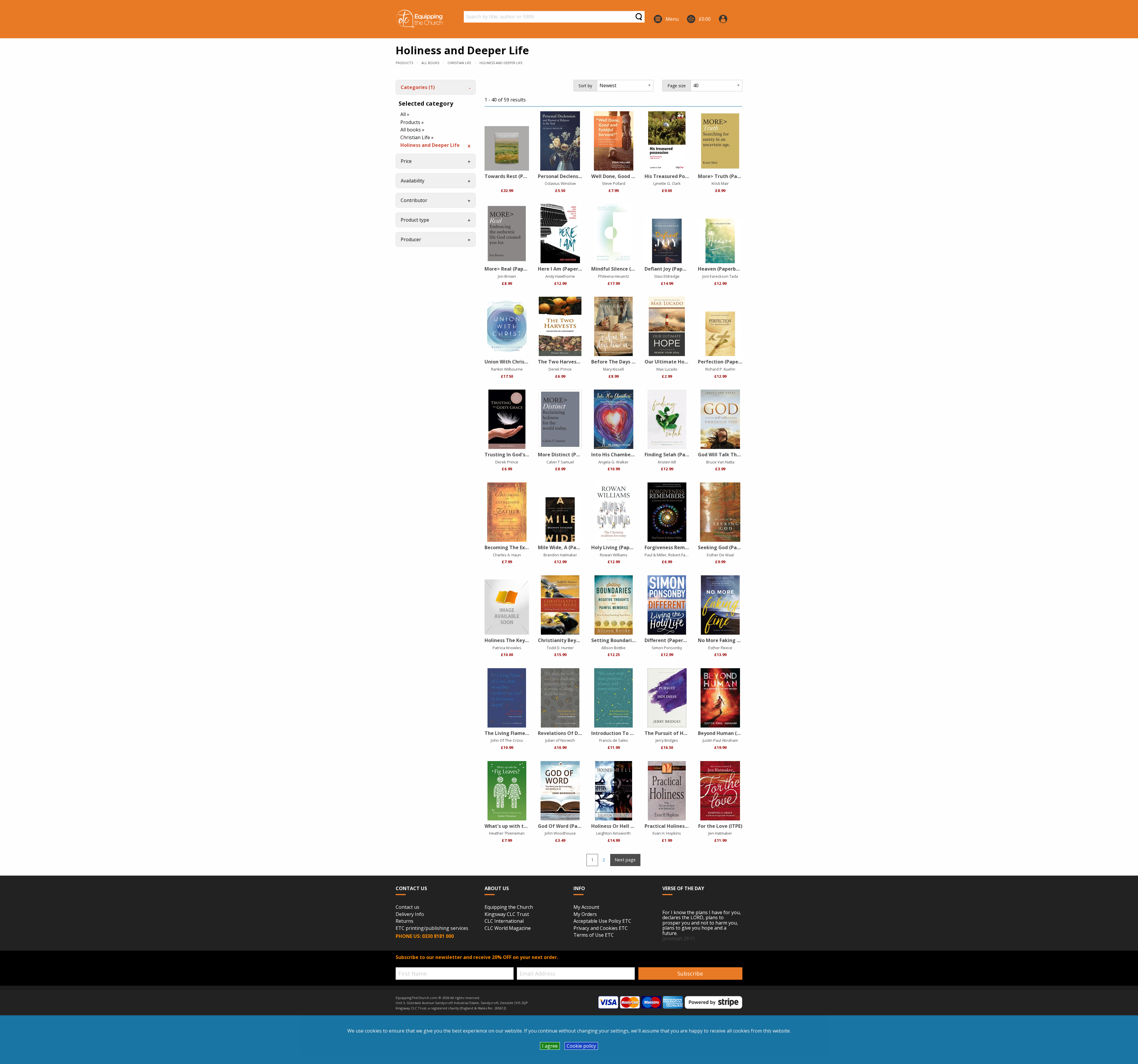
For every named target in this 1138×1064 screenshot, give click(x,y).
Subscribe (690, 973)
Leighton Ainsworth (613, 833)
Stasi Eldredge (667, 276)
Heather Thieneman (507, 833)
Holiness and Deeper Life (501, 63)
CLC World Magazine (508, 928)
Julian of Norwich (560, 740)
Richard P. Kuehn (720, 369)
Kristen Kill (667, 462)
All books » (412, 129)
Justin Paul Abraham (720, 740)
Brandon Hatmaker (560, 555)
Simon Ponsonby (667, 647)
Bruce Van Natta (720, 462)
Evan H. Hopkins (667, 833)
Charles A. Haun (507, 555)
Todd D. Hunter (560, 647)
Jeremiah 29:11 (678, 938)
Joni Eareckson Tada (720, 276)
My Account (586, 907)
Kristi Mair (720, 183)
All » (404, 114)
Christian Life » (417, 137)
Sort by (585, 85)
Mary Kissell (613, 369)
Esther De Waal (720, 555)
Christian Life (459, 63)
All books (430, 63)
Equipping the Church (509, 907)
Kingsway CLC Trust (507, 914)
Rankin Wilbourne (507, 369)
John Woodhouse (560, 833)
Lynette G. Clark (667, 183)
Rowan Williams (613, 555)
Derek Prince (560, 369)
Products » (412, 122)
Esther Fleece (720, 647)
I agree (550, 1046)
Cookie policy (581, 1046)
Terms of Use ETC (593, 935)
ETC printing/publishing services (432, 928)
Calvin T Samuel (560, 462)
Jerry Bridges (667, 740)
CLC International (504, 921)
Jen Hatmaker (720, 833)
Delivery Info (410, 914)
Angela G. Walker (613, 462)
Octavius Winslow (560, 183)
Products (404, 63)
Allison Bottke (613, 647)
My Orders (585, 914)
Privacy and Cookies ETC (600, 928)
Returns (404, 921)
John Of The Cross (507, 740)
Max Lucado (666, 369)
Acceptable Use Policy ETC (602, 921)
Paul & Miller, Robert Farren (669, 555)
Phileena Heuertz (613, 276)
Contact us (407, 907)
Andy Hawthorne (560, 276)
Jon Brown (507, 276)
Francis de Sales (613, 740)
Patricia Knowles (507, 647)
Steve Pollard (613, 183)
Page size (676, 85)
